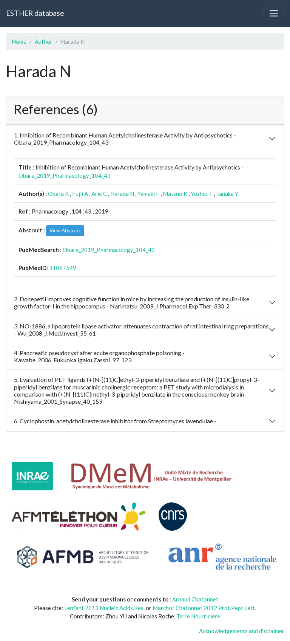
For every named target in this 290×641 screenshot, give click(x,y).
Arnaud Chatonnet (195, 599)
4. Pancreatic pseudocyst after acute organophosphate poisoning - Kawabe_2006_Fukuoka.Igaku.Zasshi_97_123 (99, 356)
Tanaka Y (227, 193)
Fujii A (80, 193)
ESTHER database (35, 13)
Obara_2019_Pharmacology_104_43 (65, 175)
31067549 (62, 267)
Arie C (99, 193)
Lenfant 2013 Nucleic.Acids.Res (103, 607)
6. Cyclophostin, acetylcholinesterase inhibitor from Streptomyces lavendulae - (115, 420)
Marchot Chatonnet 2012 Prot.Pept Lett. (204, 607)
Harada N (122, 193)
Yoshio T (202, 193)
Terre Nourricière (198, 616)
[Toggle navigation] (274, 13)
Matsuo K (175, 193)
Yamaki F (148, 193)
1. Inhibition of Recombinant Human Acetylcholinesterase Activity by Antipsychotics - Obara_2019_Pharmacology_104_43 (125, 138)
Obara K (58, 193)
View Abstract (65, 230)
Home (19, 41)
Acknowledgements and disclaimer (241, 630)
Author (43, 41)
